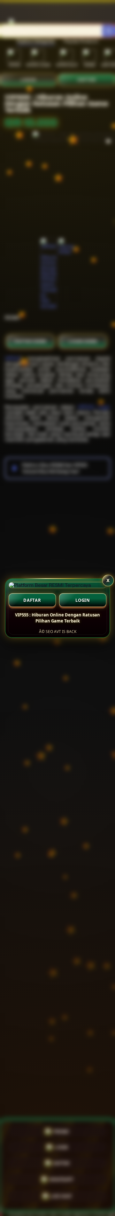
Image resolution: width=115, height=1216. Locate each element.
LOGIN (82, 600)
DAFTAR (32, 600)
